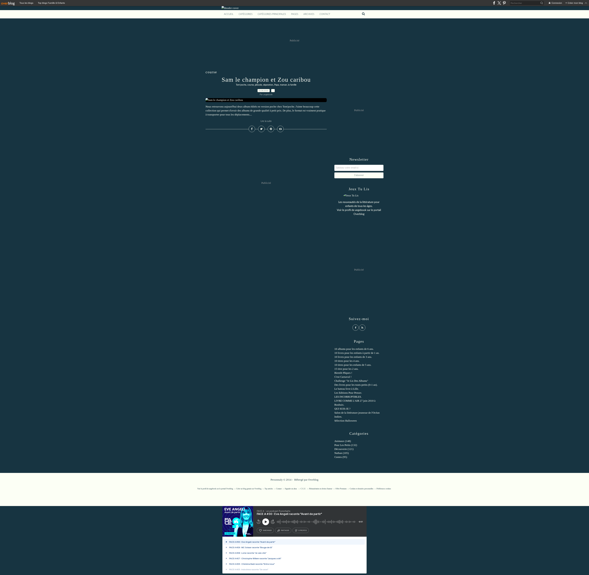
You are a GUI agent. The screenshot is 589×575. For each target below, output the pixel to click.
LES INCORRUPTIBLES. (348, 396)
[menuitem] (229, 14)
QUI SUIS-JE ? (342, 408)
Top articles (269, 489)
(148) (342, 441)
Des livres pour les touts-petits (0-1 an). (355, 384)
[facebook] (494, 3)
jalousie (258, 85)
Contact (325, 14)
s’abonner (267, 530)
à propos (302, 530)
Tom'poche (241, 85)
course (250, 85)
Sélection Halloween (345, 420)
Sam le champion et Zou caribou (266, 79)
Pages (294, 14)
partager (285, 530)
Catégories (245, 14)
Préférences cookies (384, 489)
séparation (268, 85)
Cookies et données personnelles (361, 489)
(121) (344, 449)
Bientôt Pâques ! (343, 372)
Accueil (228, 14)
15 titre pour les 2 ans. (346, 368)
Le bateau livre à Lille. (346, 388)
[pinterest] (504, 3)
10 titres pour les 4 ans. (347, 360)
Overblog (313, 479)
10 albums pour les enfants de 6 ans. (354, 349)
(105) (341, 453)
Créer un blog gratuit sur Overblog (248, 489)
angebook (360, 210)
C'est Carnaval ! (343, 376)
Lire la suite (266, 121)
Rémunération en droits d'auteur (320, 489)
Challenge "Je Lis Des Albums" (351, 380)
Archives (308, 14)
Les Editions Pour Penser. (348, 392)
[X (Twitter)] (499, 3)
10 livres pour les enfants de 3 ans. (353, 356)
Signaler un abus (291, 489)
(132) (345, 445)
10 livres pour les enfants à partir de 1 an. (356, 352)
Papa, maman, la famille (285, 85)
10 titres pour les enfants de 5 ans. (352, 364)
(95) (340, 457)
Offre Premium (340, 489)
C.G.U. (303, 489)
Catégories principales (272, 14)
